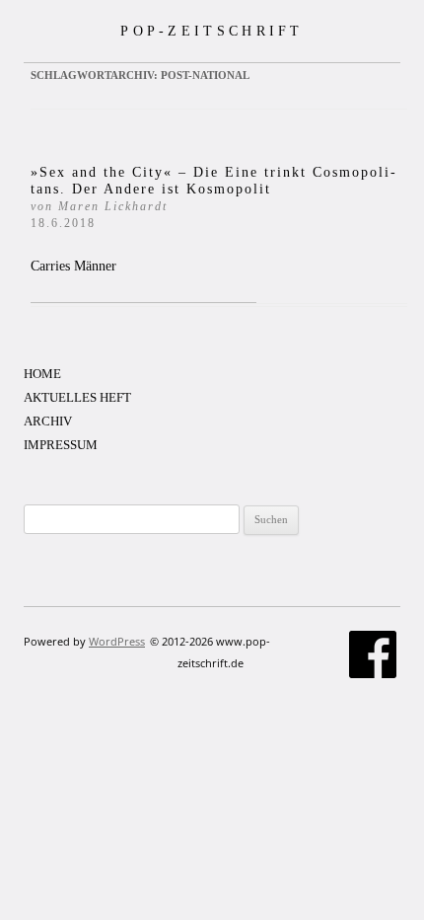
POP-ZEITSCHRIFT (212, 30)
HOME (42, 373)
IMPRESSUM (61, 444)
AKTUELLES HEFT (77, 397)
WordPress (117, 641)
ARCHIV (48, 421)
